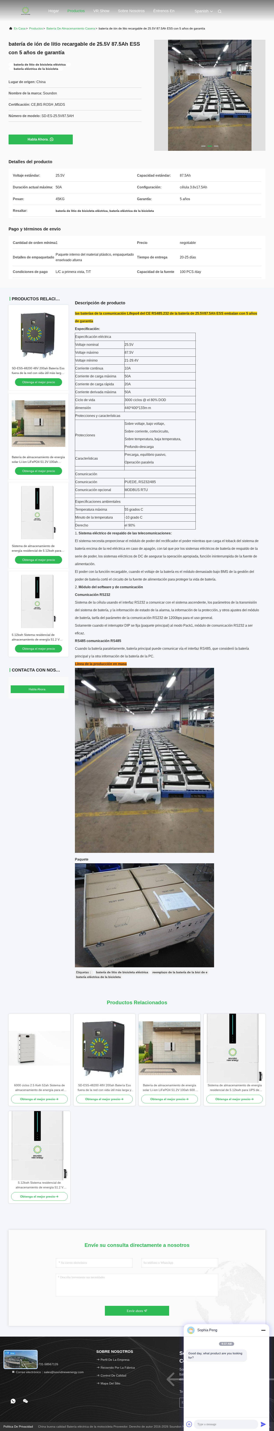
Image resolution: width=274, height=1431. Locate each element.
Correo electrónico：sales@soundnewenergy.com (49, 1372)
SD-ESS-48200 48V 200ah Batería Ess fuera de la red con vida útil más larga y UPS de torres (38, 373)
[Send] (263, 1424)
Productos (76, 11)
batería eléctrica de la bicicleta (98, 977)
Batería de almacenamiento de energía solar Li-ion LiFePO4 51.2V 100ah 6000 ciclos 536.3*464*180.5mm (38, 461)
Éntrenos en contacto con (165, 13)
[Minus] (263, 1330)
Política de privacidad (18, 1426)
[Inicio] (25, 10)
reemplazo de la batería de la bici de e (179, 972)
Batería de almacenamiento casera (70, 28)
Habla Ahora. (38, 139)
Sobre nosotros (131, 11)
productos (36, 28)
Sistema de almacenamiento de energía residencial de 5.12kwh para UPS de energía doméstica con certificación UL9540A (235, 1088)
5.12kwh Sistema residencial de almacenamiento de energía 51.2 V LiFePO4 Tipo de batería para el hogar (38, 639)
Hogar (53, 11)
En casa (19, 28)
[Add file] (189, 1424)
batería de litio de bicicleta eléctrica (122, 972)
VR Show (101, 11)
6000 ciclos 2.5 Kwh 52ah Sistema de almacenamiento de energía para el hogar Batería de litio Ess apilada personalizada (39, 1088)
